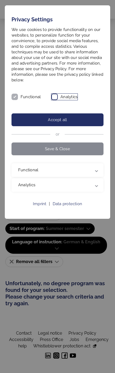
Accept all (57, 119)
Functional (31, 96)
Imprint (40, 203)
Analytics (69, 96)
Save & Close (57, 148)
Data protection (67, 203)
